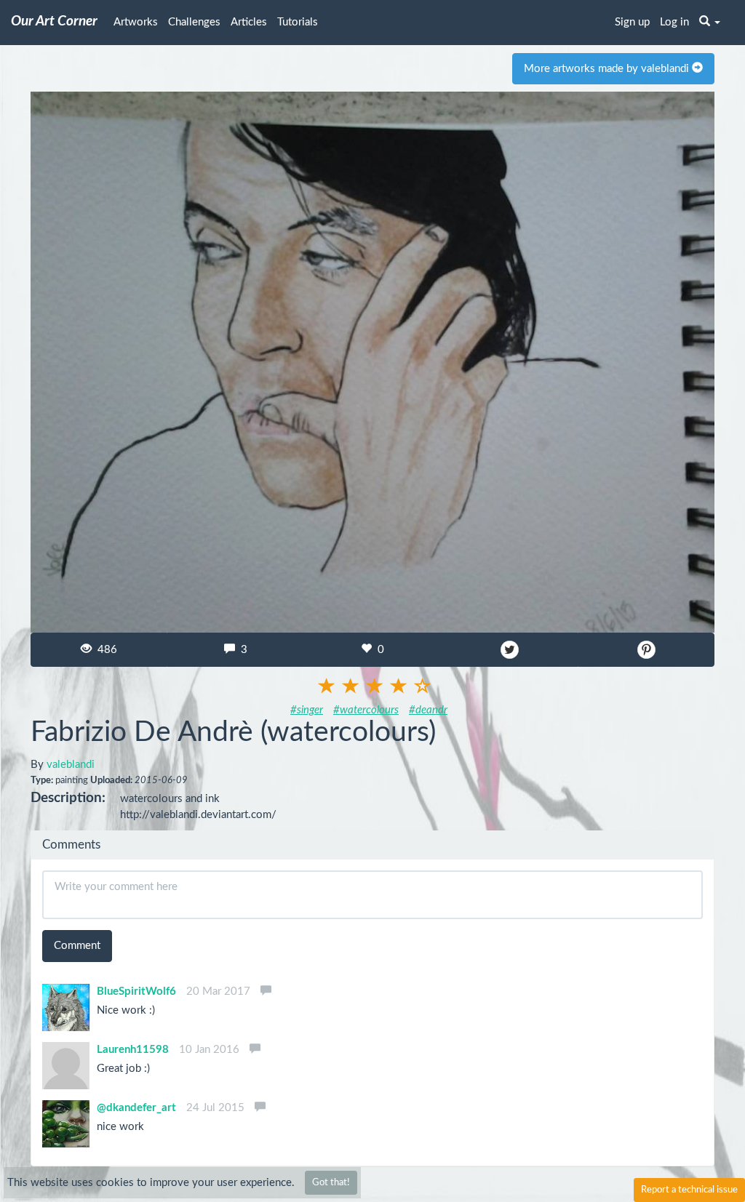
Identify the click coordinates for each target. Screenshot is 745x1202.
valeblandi (71, 764)
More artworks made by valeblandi (608, 68)
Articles (249, 22)
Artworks (135, 22)
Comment (77, 945)
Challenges (194, 22)
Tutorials (297, 22)
